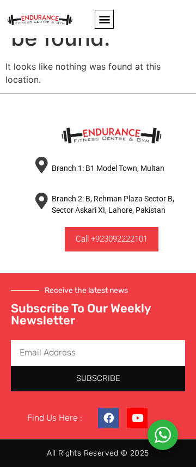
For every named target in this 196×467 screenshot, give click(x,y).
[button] (104, 19)
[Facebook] (108, 418)
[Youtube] (137, 418)
